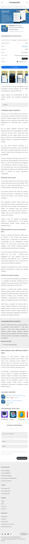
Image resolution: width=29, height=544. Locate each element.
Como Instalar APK (5, 488)
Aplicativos (10, 6)
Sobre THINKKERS (5, 470)
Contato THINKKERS (5, 473)
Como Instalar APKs (5, 491)
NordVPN (3, 519)
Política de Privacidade (6, 475)
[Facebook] (2, 534)
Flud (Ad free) (4, 521)
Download (14, 67)
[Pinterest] (11, 534)
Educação (16, 6)
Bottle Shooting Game (6, 526)
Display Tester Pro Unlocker (7, 524)
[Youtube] (8, 534)
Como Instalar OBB (5, 493)
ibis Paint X (3, 508)
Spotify (2, 501)
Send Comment (22, 458)
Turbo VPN (3, 506)
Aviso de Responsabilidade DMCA (9, 478)
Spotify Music (4, 516)
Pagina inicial (4, 6)
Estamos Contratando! (6, 480)
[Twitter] (5, 534)
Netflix (2, 503)
